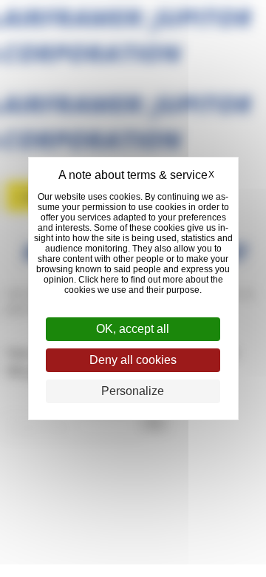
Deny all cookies (133, 360)
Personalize (132, 391)
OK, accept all (132, 329)
